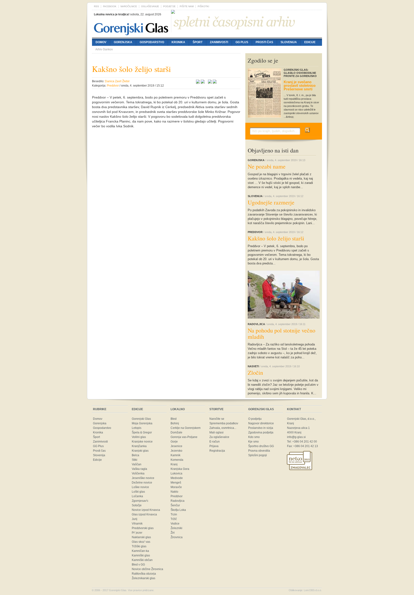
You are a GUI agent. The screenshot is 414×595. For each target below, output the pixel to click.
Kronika (178, 42)
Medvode (177, 478)
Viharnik (137, 523)
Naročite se (216, 418)
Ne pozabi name (267, 166)
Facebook (109, 6)
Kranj (174, 464)
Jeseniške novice (143, 478)
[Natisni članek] (215, 82)
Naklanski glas (141, 537)
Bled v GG (138, 564)
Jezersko (176, 450)
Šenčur (175, 505)
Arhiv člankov (104, 49)
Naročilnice (129, 6)
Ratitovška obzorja (144, 573)
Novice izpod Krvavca (146, 510)
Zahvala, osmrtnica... (222, 428)
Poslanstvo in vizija (260, 428)
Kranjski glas (140, 450)
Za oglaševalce (219, 437)
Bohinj (175, 423)
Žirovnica (177, 537)
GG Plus (242, 42)
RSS (96, 6)
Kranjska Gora (180, 469)
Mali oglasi (216, 432)
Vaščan (136, 464)
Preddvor (177, 496)
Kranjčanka (139, 446)
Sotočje (137, 505)
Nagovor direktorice (261, 423)
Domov (101, 42)
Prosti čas (264, 42)
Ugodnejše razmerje (271, 202)
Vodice (175, 523)
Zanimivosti (219, 42)
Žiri (173, 532)
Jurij (134, 519)
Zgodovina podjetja (260, 432)
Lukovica (176, 473)
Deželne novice (142, 482)
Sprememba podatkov (223, 423)
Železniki (176, 528)
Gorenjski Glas (141, 418)
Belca (135, 455)
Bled (174, 418)
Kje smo (253, 441)
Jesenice (176, 446)
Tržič (174, 519)
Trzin (174, 514)
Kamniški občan (142, 560)
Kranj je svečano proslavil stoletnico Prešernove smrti (300, 85)
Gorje (174, 441)
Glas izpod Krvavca (144, 514)
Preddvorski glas (143, 528)
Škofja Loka (178, 510)
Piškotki (203, 6)
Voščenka (138, 473)
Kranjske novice (142, 441)
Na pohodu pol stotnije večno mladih (281, 333)
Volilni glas (139, 437)
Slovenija (289, 42)
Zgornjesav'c (140, 500)
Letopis (136, 428)
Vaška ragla (139, 469)
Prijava (213, 446)
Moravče (176, 487)
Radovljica (177, 500)
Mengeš (176, 482)
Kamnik (175, 455)
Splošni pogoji (257, 455)
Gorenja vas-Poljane (184, 437)
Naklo (174, 491)
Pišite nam (187, 6)
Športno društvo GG (261, 446)
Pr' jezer (137, 532)
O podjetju (255, 418)
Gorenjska (123, 42)
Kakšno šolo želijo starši (276, 238)
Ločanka (137, 496)
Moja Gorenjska (142, 423)
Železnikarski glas (143, 578)
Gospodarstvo (152, 42)
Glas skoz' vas (141, 541)
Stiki (134, 459)
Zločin (255, 372)
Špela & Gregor (142, 432)
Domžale (176, 432)
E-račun (214, 441)
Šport (197, 42)
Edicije (310, 42)
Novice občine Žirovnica (147, 569)
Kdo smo (254, 437)
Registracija (217, 450)
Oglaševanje (150, 6)
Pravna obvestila (259, 450)
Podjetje (169, 6)
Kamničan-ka (140, 551)
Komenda (177, 459)
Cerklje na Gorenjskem (186, 428)
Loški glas (138, 491)
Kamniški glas (141, 555)
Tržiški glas (139, 546)
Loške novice (140, 487)
